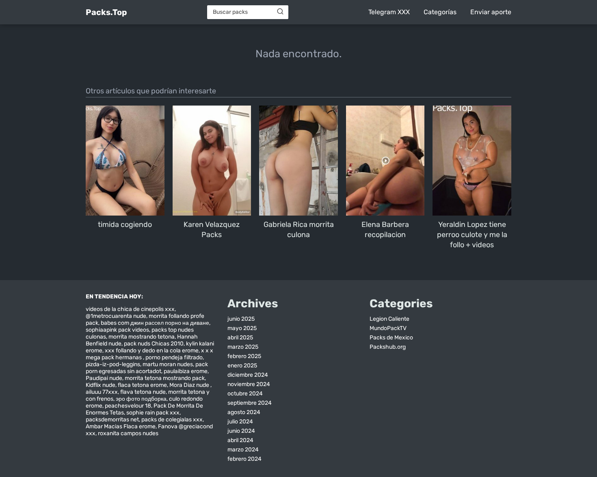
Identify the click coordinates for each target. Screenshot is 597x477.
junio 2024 (241, 430)
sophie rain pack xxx (153, 412)
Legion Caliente (389, 318)
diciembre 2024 (247, 374)
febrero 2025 (244, 356)
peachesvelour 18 (128, 405)
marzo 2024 (243, 449)
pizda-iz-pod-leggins (113, 364)
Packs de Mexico (391, 337)
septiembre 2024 (249, 402)
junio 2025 (241, 318)
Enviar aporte (490, 12)
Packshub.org (388, 346)
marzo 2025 (242, 346)
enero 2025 (242, 365)
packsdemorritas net (112, 419)
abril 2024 (240, 440)
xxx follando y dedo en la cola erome (152, 350)
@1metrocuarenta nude (116, 316)
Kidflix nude (100, 385)
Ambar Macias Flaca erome (121, 426)
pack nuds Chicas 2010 (154, 343)
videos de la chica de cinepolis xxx (130, 309)
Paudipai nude (104, 378)
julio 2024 (240, 421)
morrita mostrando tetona (141, 336)
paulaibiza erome (186, 371)
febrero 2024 (244, 458)
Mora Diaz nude (189, 385)
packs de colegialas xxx (172, 419)
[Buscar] (280, 11)
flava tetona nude (143, 392)
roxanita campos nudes (128, 433)
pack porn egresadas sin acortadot (147, 368)
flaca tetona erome (142, 385)
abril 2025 (240, 337)
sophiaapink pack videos (117, 329)
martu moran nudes (168, 364)
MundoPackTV (388, 328)
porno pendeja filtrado (174, 357)
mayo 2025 (242, 328)
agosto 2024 (243, 412)
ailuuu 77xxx (102, 392)
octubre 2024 (245, 393)
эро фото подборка (141, 398)
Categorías (440, 12)
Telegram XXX (389, 12)
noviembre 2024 (248, 384)
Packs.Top (106, 12)
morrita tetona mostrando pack (165, 378)
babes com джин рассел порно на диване (155, 322)
